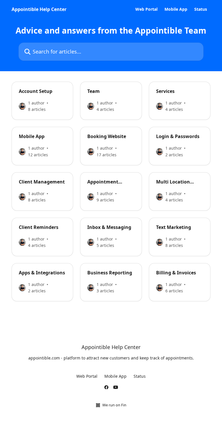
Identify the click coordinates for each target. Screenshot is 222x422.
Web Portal (146, 9)
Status (200, 9)
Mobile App (175, 9)
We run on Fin (114, 405)
